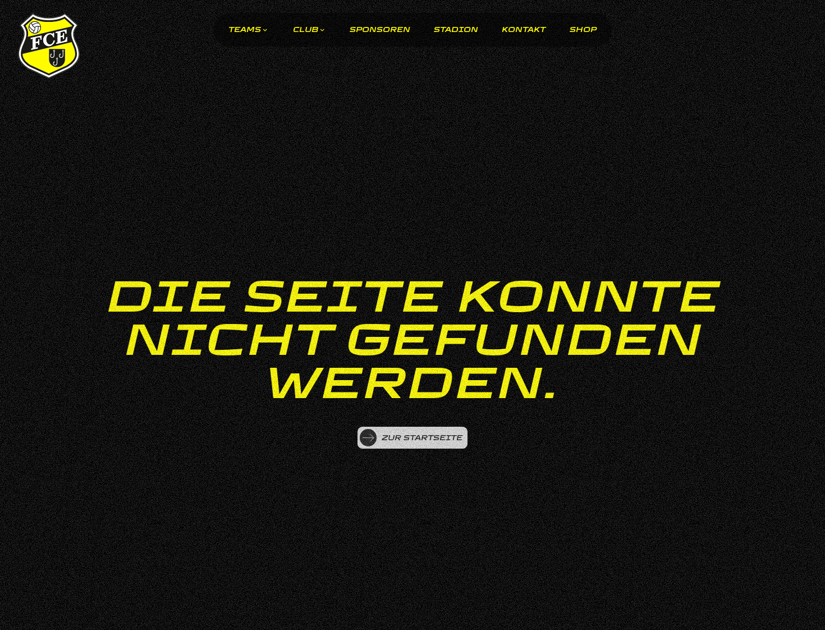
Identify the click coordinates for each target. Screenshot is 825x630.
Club (305, 30)
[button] (248, 30)
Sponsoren (380, 30)
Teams (244, 30)
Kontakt (524, 30)
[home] (49, 46)
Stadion (456, 30)
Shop (583, 30)
